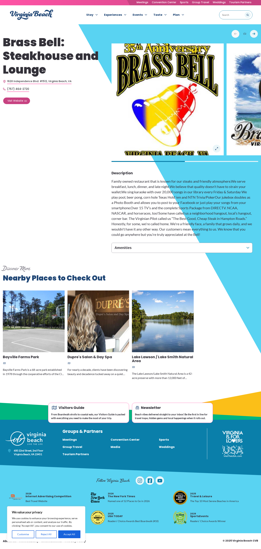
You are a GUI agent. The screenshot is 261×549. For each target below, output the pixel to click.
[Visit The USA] (232, 451)
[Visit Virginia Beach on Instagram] (140, 480)
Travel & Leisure (201, 495)
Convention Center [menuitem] (125, 440)
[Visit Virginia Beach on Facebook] (150, 480)
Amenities (123, 248)
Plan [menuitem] (176, 15)
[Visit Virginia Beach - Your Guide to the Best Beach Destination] (32, 14)
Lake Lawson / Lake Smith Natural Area (162, 359)
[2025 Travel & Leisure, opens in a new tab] (180, 497)
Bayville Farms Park (21, 357)
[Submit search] (248, 15)
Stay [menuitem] (89, 15)
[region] (46, 524)
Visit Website (15, 100)
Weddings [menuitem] (167, 447)
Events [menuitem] (138, 15)
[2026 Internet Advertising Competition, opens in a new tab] (16, 497)
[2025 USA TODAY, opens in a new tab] (98, 518)
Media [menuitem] (115, 447)
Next (254, 34)
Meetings (142, 2)
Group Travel (200, 2)
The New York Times (121, 495)
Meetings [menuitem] (69, 440)
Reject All (46, 534)
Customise (23, 534)
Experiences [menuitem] (113, 15)
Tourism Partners (240, 2)
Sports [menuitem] (164, 440)
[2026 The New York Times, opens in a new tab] (98, 497)
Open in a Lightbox (217, 148)
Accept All (69, 534)
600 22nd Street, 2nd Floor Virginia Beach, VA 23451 (28, 452)
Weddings (219, 2)
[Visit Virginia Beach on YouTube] (160, 480)
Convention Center (164, 2)
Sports (184, 2)
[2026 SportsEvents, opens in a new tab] (180, 518)
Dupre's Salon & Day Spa (89, 357)
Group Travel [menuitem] (72, 447)
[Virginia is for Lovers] (232, 437)
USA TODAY (115, 515)
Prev (235, 34)
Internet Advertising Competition (48, 495)
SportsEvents (199, 515)
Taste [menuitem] (157, 15)
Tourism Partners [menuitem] (75, 454)
